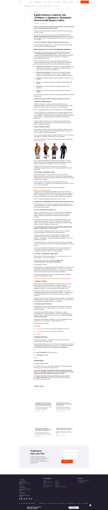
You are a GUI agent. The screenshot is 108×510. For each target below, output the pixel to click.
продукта (65, 135)
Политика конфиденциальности (53, 503)
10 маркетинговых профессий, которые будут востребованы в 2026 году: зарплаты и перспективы (43, 429)
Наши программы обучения (48, 485)
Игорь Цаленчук (41, 140)
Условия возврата (62, 503)
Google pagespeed (40, 328)
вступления (51, 212)
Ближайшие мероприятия (47, 482)
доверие (67, 288)
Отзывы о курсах (46, 486)
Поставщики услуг (79, 503)
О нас (56, 480)
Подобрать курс (67, 461)
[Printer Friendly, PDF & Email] (46, 23)
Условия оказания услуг (42, 503)
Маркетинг (36, 12)
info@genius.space (82, 482)
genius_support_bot (86, 480)
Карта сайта (57, 482)
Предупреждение (86, 503)
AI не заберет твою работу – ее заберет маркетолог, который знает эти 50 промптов (64, 404)
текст (45, 112)
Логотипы (57, 483)
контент (46, 242)
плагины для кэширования (42, 331)
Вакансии (57, 485)
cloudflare (38, 334)
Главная (44, 480)
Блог (44, 483)
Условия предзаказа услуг (70, 503)
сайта (72, 267)
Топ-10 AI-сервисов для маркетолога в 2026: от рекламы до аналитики (64, 429)
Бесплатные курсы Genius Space (61, 486)
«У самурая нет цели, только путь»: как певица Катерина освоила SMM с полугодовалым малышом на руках (43, 404)
